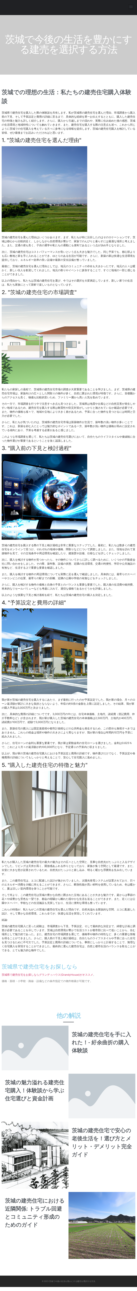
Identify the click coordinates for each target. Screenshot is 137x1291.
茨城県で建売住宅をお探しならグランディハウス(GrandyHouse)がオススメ (47, 974)
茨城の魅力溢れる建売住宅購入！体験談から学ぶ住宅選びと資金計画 (34, 1090)
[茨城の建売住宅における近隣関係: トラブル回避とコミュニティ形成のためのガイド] (101, 1225)
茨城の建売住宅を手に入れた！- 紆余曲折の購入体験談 (101, 1042)
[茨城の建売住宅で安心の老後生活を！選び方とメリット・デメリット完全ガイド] (35, 1154)
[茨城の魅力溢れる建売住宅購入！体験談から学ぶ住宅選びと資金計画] (101, 1095)
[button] (131, 7)
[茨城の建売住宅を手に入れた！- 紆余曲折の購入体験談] (35, 1047)
